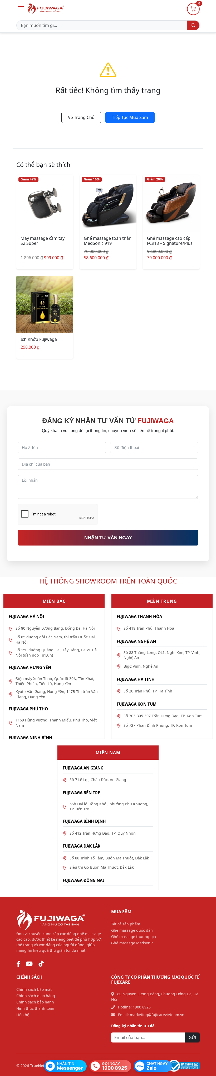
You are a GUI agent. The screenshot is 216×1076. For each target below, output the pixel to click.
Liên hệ (22, 1014)
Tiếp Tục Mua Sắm (130, 117)
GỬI (192, 1037)
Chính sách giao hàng (35, 995)
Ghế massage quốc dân (132, 930)
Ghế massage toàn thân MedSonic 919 (107, 240)
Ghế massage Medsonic (132, 942)
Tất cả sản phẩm (125, 923)
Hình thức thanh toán (35, 1008)
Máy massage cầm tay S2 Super (43, 240)
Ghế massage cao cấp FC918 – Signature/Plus (170, 240)
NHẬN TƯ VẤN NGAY (108, 537)
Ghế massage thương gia (133, 936)
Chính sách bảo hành (35, 1002)
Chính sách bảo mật (34, 989)
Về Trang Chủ (81, 117)
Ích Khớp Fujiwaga (39, 339)
